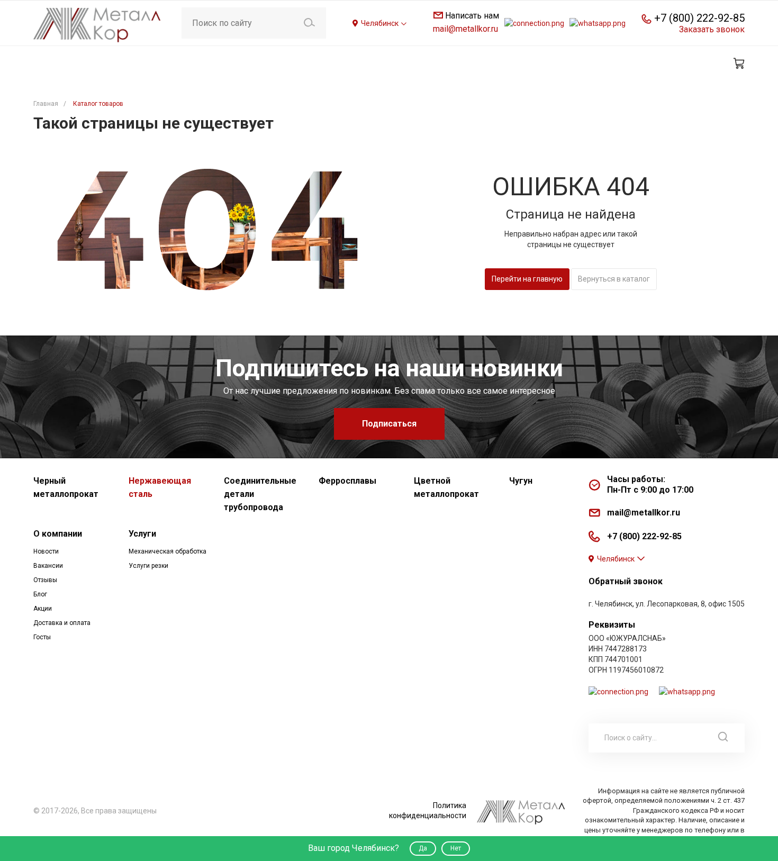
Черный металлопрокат (65, 487)
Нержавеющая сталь (160, 487)
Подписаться (389, 424)
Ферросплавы (347, 481)
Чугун (520, 481)
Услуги (142, 534)
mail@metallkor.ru (465, 29)
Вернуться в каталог (614, 279)
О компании (57, 534)
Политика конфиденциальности (427, 810)
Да (423, 848)
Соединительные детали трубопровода (260, 494)
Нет (455, 848)
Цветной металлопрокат (446, 487)
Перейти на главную (527, 279)
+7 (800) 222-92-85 (699, 18)
